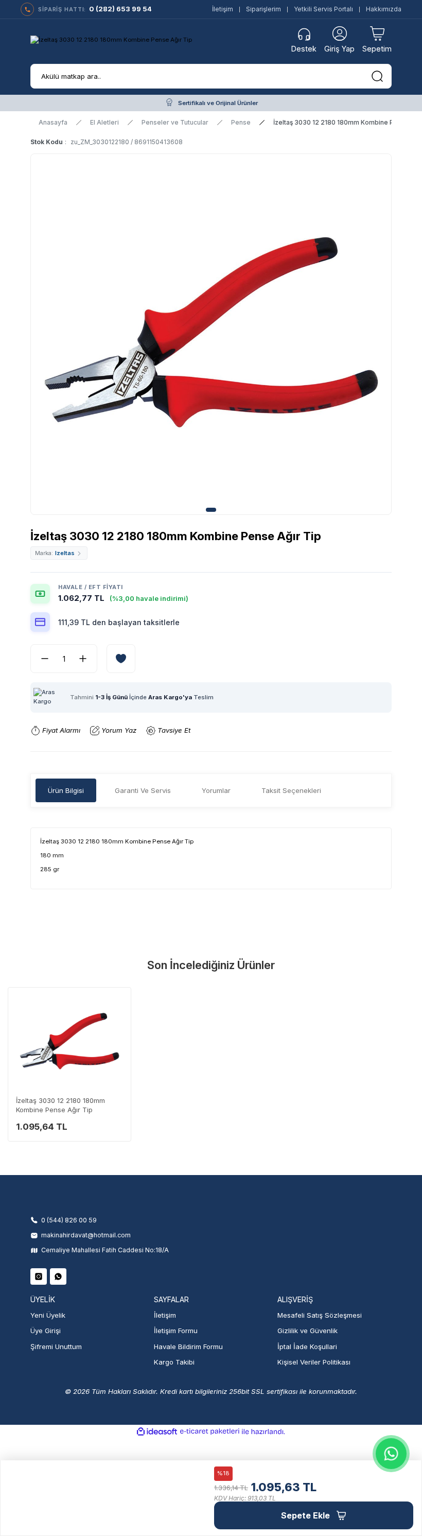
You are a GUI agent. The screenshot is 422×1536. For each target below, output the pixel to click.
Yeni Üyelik (47, 1315)
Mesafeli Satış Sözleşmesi (319, 1315)
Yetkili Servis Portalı (323, 9)
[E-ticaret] (210, 1431)
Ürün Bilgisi (66, 790)
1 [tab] (211, 510)
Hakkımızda (383, 9)
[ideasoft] (157, 1432)
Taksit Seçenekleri (291, 790)
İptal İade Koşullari (307, 1346)
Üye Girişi (45, 1330)
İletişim (222, 9)
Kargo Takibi (174, 1362)
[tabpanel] (211, 338)
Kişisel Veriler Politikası (313, 1362)
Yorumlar (216, 790)
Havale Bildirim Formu (188, 1346)
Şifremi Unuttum (56, 1346)
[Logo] (111, 40)
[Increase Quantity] (87, 658)
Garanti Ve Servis (143, 790)
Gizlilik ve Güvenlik (307, 1330)
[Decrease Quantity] (40, 658)
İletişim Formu (176, 1330)
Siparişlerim (263, 9)
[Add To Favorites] (121, 658)
